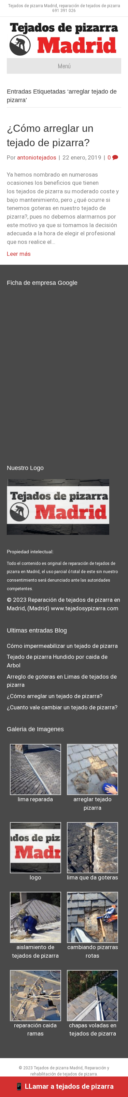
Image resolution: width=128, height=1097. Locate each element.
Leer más (19, 253)
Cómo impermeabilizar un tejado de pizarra (62, 645)
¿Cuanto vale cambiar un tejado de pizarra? (62, 707)
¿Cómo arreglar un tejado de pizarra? (54, 696)
